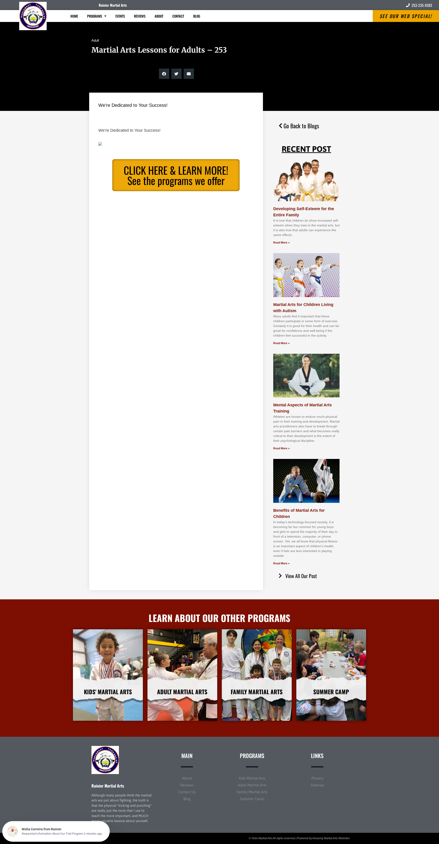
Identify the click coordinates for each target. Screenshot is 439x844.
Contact (178, 16)
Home (74, 16)
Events (120, 16)
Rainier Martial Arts (113, 5)
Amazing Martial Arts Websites (331, 838)
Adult (95, 40)
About (159, 16)
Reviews (139, 16)
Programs (94, 16)
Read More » (281, 242)
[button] (164, 74)
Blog (196, 16)
